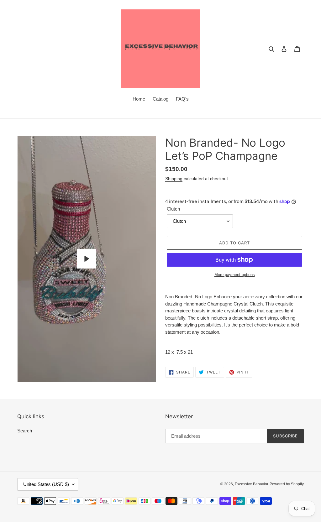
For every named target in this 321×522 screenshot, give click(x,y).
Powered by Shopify (287, 484)
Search (24, 430)
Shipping (173, 178)
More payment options (234, 274)
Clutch (173, 208)
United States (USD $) (46, 484)
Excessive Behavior (251, 484)
